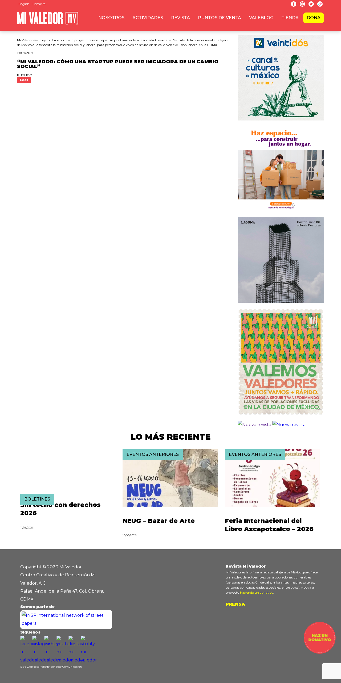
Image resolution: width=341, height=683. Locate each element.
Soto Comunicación (69, 666)
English (23, 4)
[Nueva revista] (254, 424)
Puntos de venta (219, 17)
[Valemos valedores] (281, 416)
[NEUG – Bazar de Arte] (170, 505)
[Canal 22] (281, 121)
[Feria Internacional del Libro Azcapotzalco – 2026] (272, 505)
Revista (180, 17)
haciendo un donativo (256, 592)
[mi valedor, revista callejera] (47, 23)
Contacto (39, 4)
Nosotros (111, 17)
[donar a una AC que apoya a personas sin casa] (320, 652)
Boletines (37, 499)
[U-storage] (281, 212)
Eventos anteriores (153, 454)
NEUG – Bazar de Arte (159, 520)
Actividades (147, 17)
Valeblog (261, 17)
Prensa (235, 604)
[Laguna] (281, 303)
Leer (24, 80)
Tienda (290, 17)
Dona (313, 17)
